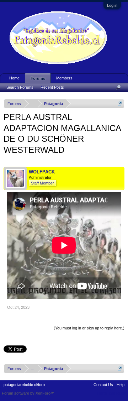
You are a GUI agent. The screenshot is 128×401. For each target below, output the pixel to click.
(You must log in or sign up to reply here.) (89, 328)
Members (64, 78)
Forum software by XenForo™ (28, 393)
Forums (38, 78)
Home (14, 78)
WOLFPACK (42, 172)
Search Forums (19, 87)
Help (120, 384)
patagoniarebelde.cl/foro (24, 384)
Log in (112, 5)
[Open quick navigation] (120, 103)
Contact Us (103, 384)
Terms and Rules (111, 393)
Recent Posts (52, 87)
